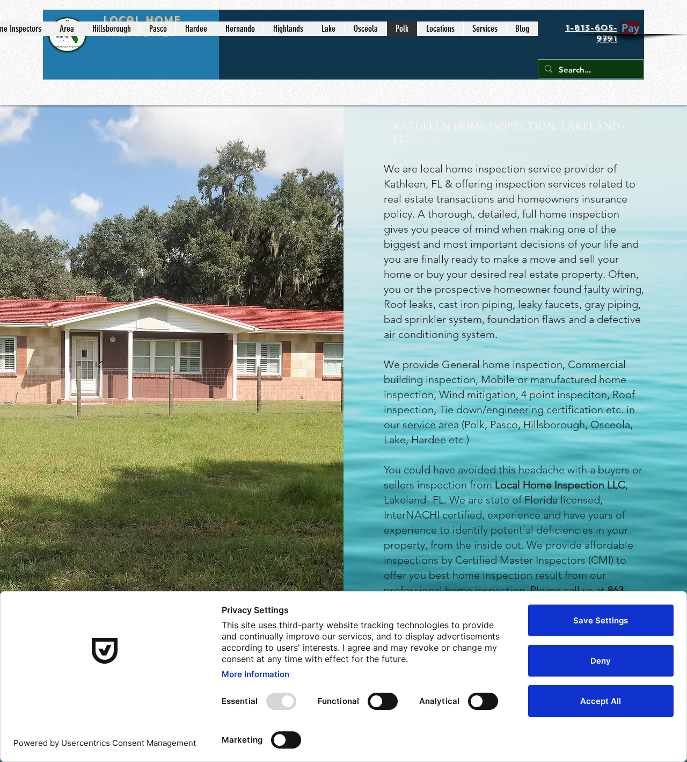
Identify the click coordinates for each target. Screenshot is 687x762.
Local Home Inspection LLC (560, 484)
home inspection (485, 168)
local (431, 168)
